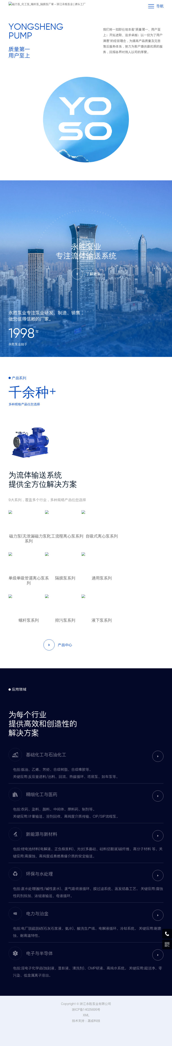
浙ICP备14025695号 (86, 1009)
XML (86, 1015)
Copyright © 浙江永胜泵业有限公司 (86, 1004)
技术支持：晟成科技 (86, 1021)
